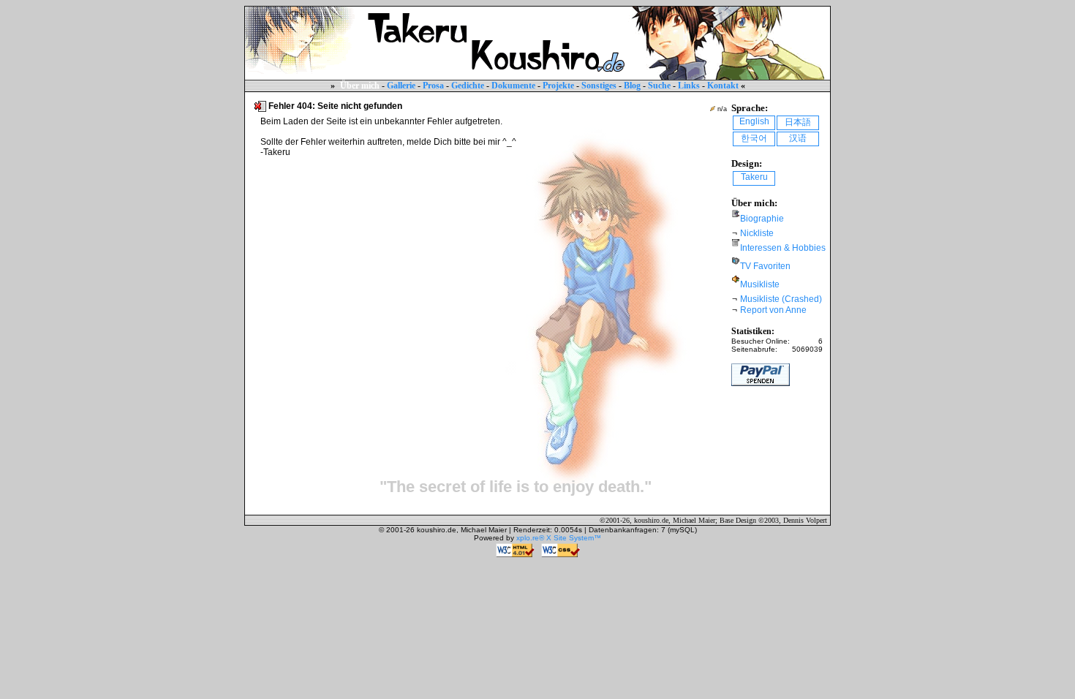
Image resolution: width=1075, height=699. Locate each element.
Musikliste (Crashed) (781, 299)
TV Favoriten (765, 266)
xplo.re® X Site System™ (558, 538)
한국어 (754, 138)
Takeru (754, 177)
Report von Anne (773, 310)
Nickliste (757, 233)
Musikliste (760, 284)
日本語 (798, 122)
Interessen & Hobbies (783, 248)
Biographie (762, 219)
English (754, 121)
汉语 (798, 138)
